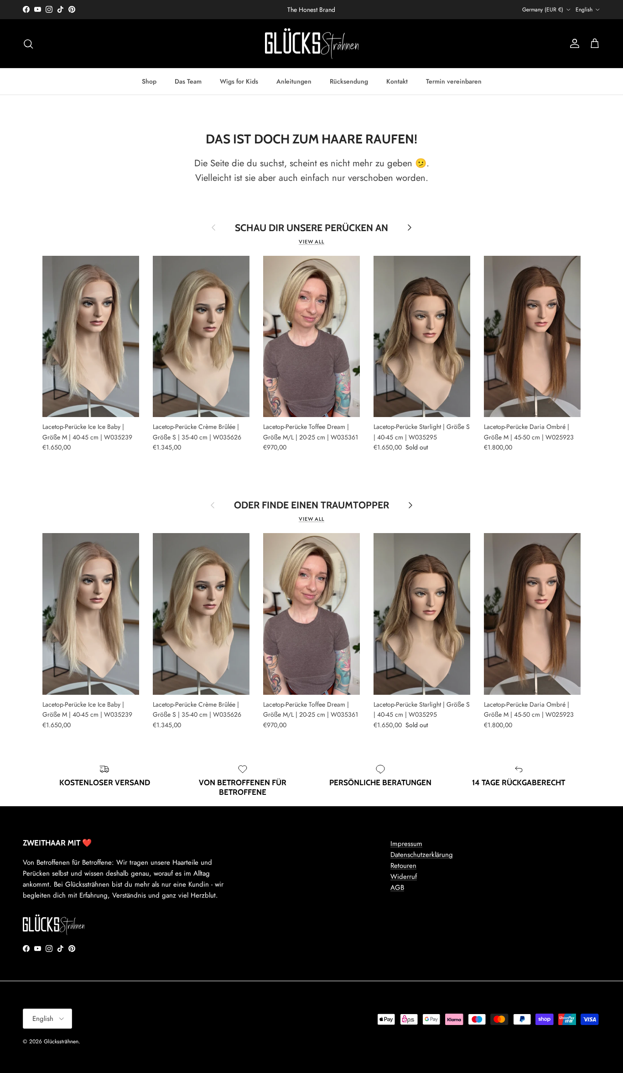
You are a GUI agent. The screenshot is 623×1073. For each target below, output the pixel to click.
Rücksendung (349, 81)
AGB (397, 888)
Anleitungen (294, 81)
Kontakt (397, 81)
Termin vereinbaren (454, 81)
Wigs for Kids (239, 81)
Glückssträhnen (61, 1041)
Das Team (188, 81)
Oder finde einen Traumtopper (311, 505)
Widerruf (403, 877)
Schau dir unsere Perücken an (311, 227)
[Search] (28, 43)
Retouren (403, 866)
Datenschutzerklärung (421, 855)
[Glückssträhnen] (311, 43)
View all (311, 241)
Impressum (406, 844)
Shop (149, 81)
